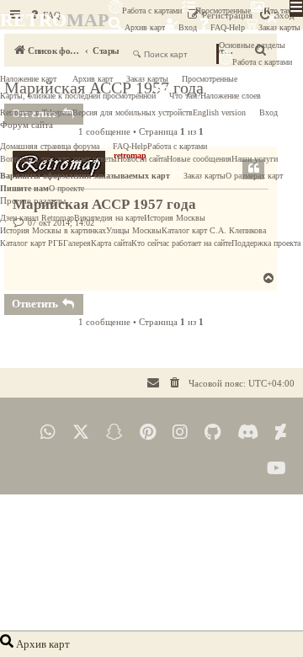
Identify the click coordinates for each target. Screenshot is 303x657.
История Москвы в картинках (53, 230)
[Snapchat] (114, 432)
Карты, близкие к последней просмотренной (78, 95)
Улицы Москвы (134, 230)
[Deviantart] (280, 432)
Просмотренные (223, 10)
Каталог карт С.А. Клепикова (214, 230)
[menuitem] (175, 383)
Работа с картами (152, 10)
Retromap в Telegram (36, 112)
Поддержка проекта (265, 243)
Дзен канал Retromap (37, 217)
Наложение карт (28, 78)
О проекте (66, 188)
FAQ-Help (227, 27)
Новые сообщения (199, 158)
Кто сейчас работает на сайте (181, 243)
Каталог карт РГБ (31, 243)
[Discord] (248, 432)
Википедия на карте (109, 217)
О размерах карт (254, 175)
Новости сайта (142, 158)
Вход (187, 27)
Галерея (77, 243)
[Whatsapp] (48, 432)
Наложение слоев (230, 95)
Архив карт (143, 27)
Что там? (184, 95)
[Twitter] (80, 432)
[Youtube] (276, 469)
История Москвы (174, 217)
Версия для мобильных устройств (132, 112)
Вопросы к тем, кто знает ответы (58, 158)
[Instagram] (180, 432)
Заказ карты (147, 78)
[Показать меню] (296, 8)
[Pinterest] (148, 432)
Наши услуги (254, 158)
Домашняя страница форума (49, 146)
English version (219, 112)
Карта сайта (111, 243)
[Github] (212, 432)
